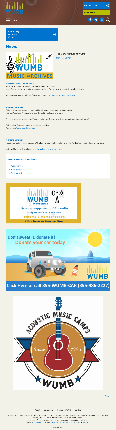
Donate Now (89, 12)
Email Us (86, 422)
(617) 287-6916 (71, 422)
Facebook (90, 19)
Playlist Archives (17, 173)
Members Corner (63, 58)
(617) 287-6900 (37, 422)
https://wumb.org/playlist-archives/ (47, 149)
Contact (78, 410)
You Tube (102, 20)
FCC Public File (57, 427)
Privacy (107, 396)
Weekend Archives (18, 169)
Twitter (96, 19)
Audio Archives (17, 166)
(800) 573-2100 (56, 422)
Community (49, 410)
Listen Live (90, 5)
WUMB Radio (12, 7)
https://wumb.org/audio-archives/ (61, 95)
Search (108, 20)
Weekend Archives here (25, 128)
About (37, 410)
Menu (14, 20)
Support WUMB (64, 410)
